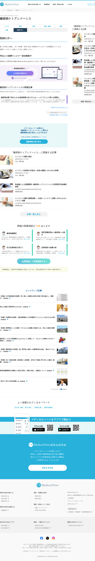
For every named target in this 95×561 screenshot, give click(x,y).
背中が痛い (28, 407)
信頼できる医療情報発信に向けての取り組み (80, 495)
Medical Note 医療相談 (42, 528)
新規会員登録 (47, 468)
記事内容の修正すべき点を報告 (58, 115)
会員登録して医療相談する (34, 261)
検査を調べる (5, 501)
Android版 (4, 528)
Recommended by (55, 389)
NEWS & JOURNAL (40, 510)
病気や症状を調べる (34, 4)
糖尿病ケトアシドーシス (21, 10)
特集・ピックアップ (41, 508)
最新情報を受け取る (33, 141)
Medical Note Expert (75, 525)
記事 (6, 30)
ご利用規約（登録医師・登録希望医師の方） (80, 512)
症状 (33, 26)
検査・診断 (47, 26)
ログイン (90, 4)
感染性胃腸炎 (48, 407)
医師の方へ (20, 30)
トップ (3, 10)
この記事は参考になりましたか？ (58, 112)
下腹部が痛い (38, 407)
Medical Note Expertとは (60, 107)
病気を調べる (10, 10)
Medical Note (39, 525)
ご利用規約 (70, 498)
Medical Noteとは (72, 492)
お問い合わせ (71, 504)
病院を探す (38, 496)
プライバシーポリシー (73, 501)
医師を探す (38, 498)
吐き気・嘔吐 (19, 407)
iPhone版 (4, 525)
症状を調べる (5, 498)
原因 (20, 26)
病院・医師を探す (58, 4)
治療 (60, 26)
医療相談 (47, 4)
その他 (69, 4)
